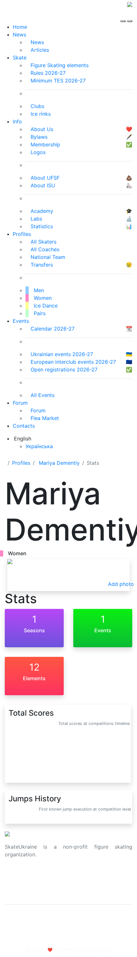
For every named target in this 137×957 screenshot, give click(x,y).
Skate (19, 57)
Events (21, 321)
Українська (39, 446)
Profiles (22, 234)
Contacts (24, 426)
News (19, 34)
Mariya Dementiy (59, 463)
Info (17, 121)
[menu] (123, 15)
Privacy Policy (22, 882)
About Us (16, 875)
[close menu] (129, 15)
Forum (20, 403)
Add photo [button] (121, 584)
